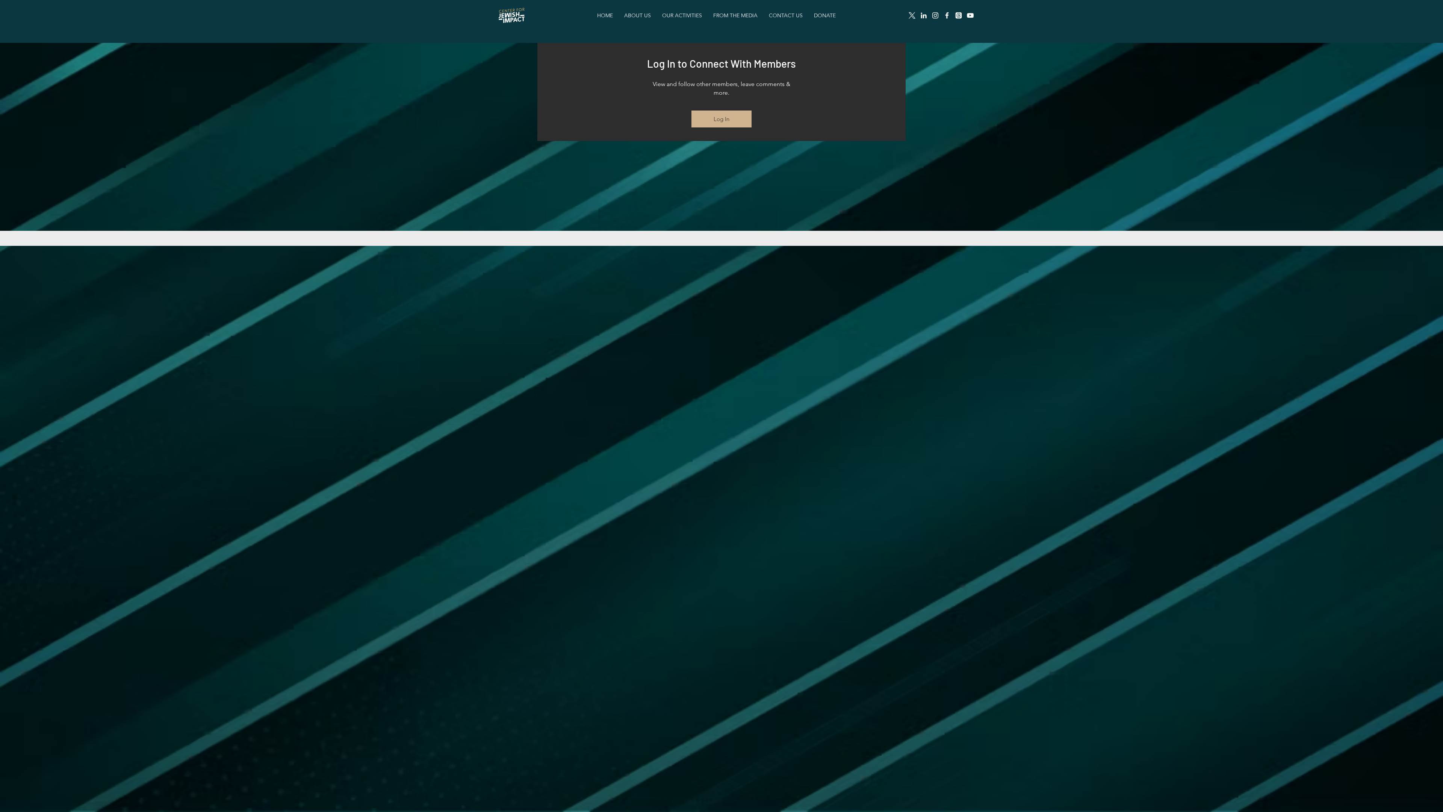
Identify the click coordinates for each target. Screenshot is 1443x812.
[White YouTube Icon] (970, 15)
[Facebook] (947, 15)
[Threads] (958, 15)
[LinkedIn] (924, 15)
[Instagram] (935, 15)
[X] (912, 15)
